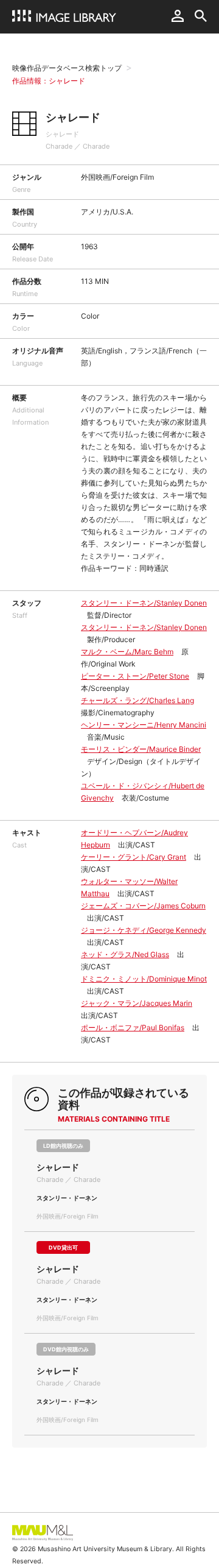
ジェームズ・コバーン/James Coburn (143, 905)
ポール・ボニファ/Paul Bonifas (132, 1027)
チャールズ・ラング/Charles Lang (137, 700)
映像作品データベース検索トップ (67, 68)
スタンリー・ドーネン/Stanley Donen (144, 602)
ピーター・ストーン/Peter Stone (135, 676)
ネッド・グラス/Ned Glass (125, 954)
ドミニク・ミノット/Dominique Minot (144, 978)
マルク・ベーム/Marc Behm (127, 651)
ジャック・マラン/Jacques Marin (136, 1003)
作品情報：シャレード (48, 80)
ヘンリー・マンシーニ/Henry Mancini (143, 724)
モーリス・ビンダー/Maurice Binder (141, 749)
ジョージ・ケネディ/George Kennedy (143, 930)
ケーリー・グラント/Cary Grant (133, 856)
